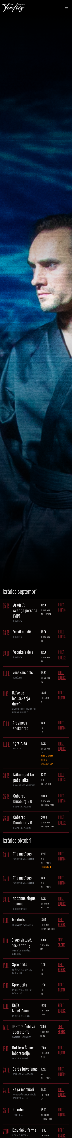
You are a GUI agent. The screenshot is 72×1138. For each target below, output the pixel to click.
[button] (66, 8)
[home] (16, 7)
